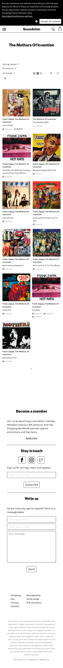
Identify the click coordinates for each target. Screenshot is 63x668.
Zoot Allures (7, 218)
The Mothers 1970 (41, 122)
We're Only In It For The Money (46, 265)
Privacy (15, 602)
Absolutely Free (9, 358)
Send (31, 569)
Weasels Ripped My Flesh (44, 170)
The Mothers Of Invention (44, 119)
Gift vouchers (33, 602)
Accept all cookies (50, 21)
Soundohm (31, 29)
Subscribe (31, 484)
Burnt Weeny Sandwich (13, 265)
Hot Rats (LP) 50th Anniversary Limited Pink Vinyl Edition (16, 171)
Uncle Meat (7, 125)
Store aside (32, 599)
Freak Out (6, 310)
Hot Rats (36, 310)
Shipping (16, 595)
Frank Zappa (8, 119)
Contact (15, 606)
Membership (33, 595)
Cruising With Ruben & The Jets (45, 219)
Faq (13, 599)
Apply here (31, 438)
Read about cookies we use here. (17, 16)
